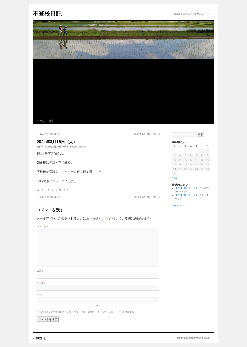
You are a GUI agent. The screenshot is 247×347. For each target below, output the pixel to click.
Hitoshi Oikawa (78, 146)
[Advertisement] (123, 88)
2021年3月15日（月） (50, 133)
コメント (42, 226)
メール (41, 282)
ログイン (176, 205)
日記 (50, 120)
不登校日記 (47, 13)
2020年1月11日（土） (186, 188)
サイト (40, 294)
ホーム (41, 120)
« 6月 (174, 177)
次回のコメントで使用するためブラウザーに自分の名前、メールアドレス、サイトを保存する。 (86, 311)
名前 (40, 270)
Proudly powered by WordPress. (192, 338)
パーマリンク (62, 189)
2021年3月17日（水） (147, 133)
